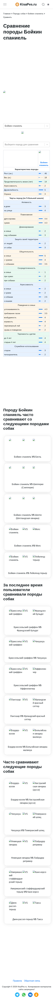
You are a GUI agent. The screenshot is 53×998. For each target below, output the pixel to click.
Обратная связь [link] (32, 981)
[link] (27, 448)
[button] (27, 448)
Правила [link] (17, 981)
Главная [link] (7, 13)
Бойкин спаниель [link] (35, 13)
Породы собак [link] (19, 13)
